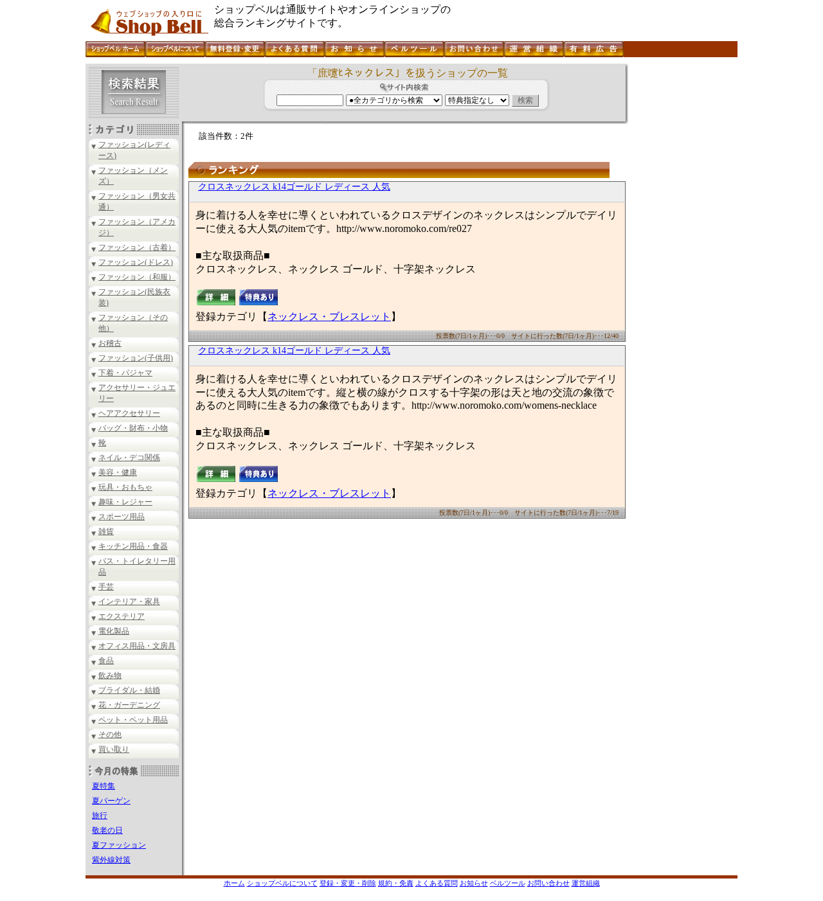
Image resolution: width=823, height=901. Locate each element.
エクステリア (121, 616)
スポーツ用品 (121, 516)
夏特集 (103, 785)
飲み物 (110, 675)
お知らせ (474, 883)
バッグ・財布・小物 (133, 428)
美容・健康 (117, 472)
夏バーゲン (111, 800)
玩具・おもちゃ (125, 487)
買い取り (113, 749)
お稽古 (110, 343)
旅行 (99, 815)
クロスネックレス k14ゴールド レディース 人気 (294, 187)
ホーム (234, 883)
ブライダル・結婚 (129, 690)
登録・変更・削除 (348, 883)
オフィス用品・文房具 (137, 645)
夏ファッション (119, 845)
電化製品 (113, 631)
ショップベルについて (282, 883)
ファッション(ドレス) (135, 262)
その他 (110, 734)
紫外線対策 (111, 859)
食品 (106, 660)
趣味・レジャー (125, 501)
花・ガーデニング (129, 704)
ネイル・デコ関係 (129, 457)
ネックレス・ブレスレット (329, 316)
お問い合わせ (548, 883)
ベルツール (507, 883)
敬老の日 (107, 830)
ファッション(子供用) (135, 357)
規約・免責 (395, 883)
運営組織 (586, 883)
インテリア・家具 (129, 601)
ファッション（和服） (137, 276)
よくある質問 (436, 883)
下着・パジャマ (125, 372)
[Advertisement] (681, 256)
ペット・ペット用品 (133, 719)
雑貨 (106, 531)
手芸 (106, 586)
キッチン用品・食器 (133, 546)
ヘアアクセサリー (129, 413)
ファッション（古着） (137, 247)
